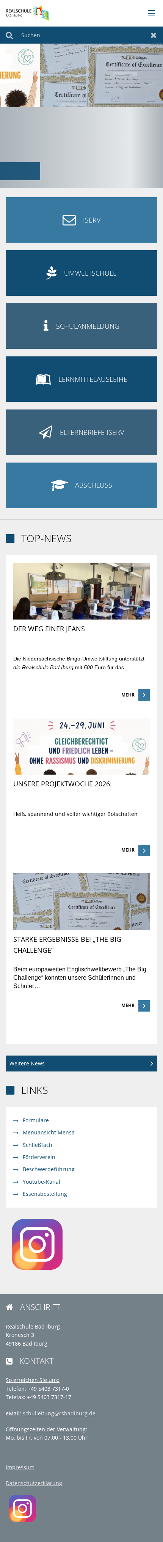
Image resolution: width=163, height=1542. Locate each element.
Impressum (20, 1467)
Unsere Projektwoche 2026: (62, 783)
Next (155, 112)
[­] (148, 13)
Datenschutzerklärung (34, 1483)
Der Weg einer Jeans (49, 628)
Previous (8, 112)
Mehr (128, 695)
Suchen (9, 35)
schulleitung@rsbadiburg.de (59, 1413)
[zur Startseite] (27, 12)
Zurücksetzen (153, 35)
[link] (81, 632)
